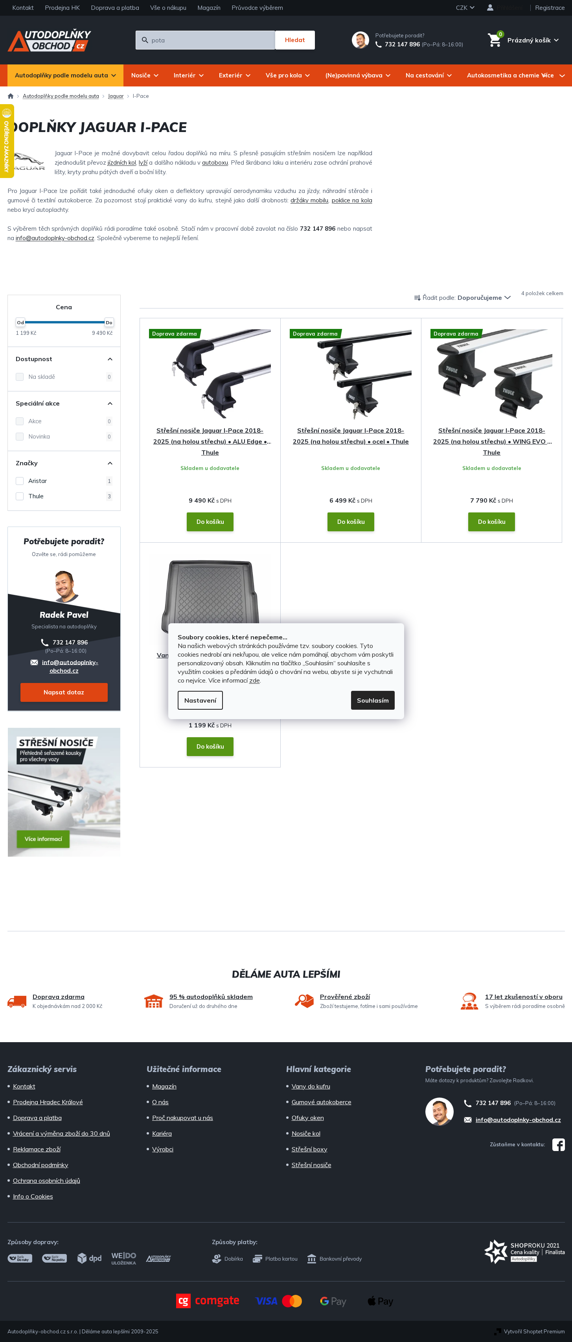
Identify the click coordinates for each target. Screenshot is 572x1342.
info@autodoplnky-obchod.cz (55, 238)
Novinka (69, 436)
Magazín (209, 7)
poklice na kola (352, 200)
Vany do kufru (311, 1086)
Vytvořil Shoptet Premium (534, 1331)
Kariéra (162, 1133)
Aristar (69, 481)
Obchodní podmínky (40, 1165)
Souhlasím (373, 700)
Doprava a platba (115, 7)
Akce (69, 421)
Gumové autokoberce (321, 1102)
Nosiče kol (306, 1133)
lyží (143, 162)
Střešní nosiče (311, 1165)
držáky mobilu (309, 200)
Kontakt (23, 7)
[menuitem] (65, 75)
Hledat (295, 40)
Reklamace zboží (37, 1149)
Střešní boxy (309, 1149)
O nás (160, 1102)
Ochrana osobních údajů (46, 1180)
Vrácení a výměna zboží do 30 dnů (61, 1133)
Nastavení (200, 700)
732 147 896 (402, 44)
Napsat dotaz (64, 692)
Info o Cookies (33, 1196)
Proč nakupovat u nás (182, 1118)
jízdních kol (122, 162)
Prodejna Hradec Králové (48, 1102)
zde (254, 680)
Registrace (550, 7)
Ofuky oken (308, 1118)
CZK (462, 7)
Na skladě (69, 376)
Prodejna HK (62, 7)
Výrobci (162, 1149)
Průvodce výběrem (257, 7)
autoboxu (215, 162)
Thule (69, 496)
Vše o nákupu (168, 7)
